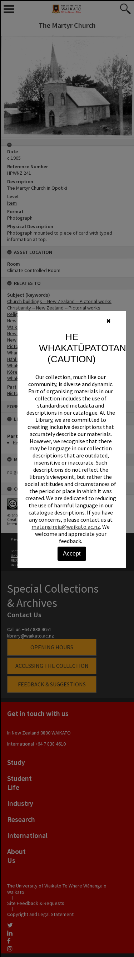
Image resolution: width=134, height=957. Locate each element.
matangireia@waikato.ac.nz (65, 526)
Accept (71, 554)
